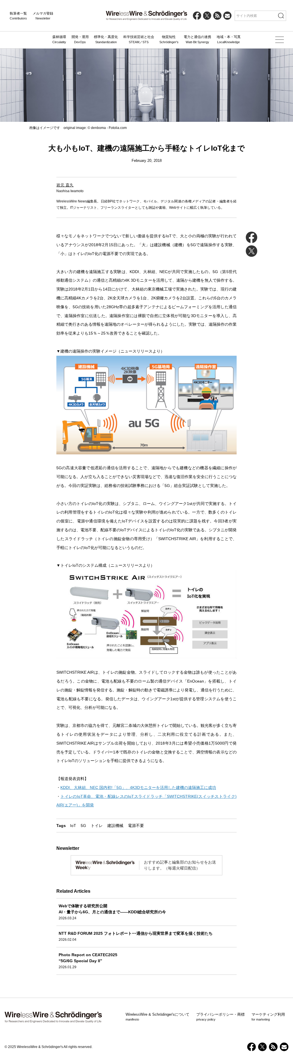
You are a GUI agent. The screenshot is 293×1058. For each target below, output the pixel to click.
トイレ (97, 825)
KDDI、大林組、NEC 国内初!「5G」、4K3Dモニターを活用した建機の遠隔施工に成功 (138, 787)
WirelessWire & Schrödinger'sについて (157, 1016)
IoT (73, 825)
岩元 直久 (65, 185)
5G (83, 825)
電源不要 (136, 825)
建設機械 (115, 825)
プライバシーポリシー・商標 (220, 1016)
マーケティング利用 (268, 1016)
